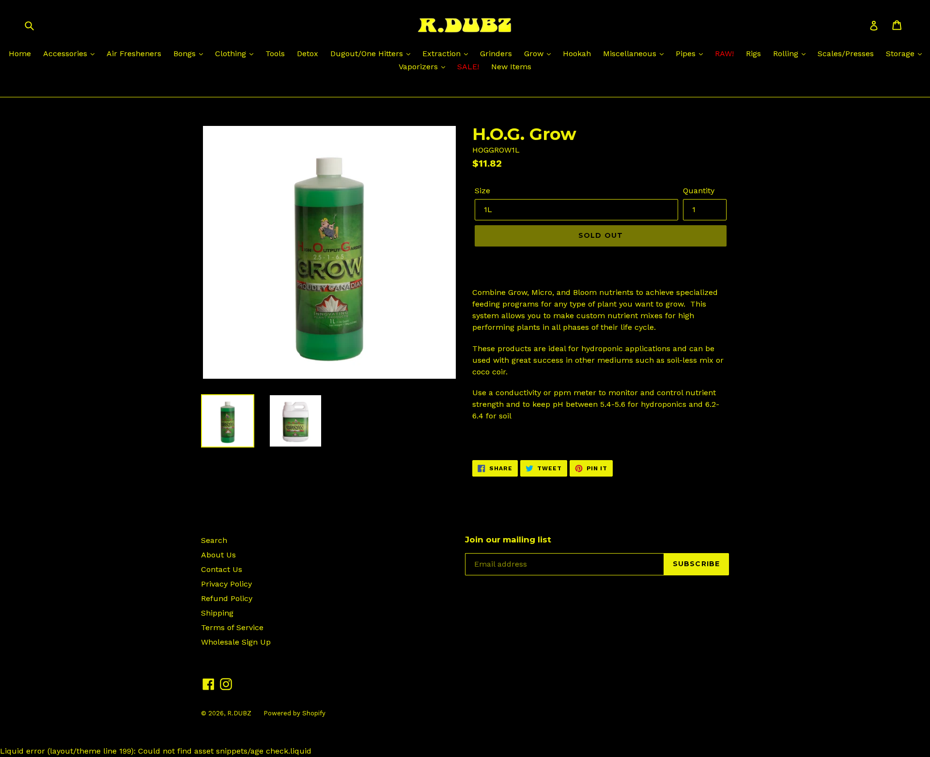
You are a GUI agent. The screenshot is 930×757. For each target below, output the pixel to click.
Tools (275, 53)
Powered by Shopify (295, 713)
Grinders (496, 53)
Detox (307, 53)
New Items (511, 66)
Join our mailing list (508, 539)
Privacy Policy (226, 583)
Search (214, 540)
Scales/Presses (846, 53)
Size (482, 190)
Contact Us (221, 569)
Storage (901, 53)
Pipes (687, 53)
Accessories (66, 53)
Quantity (698, 190)
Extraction (442, 53)
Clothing (231, 53)
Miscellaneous (631, 53)
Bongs (185, 53)
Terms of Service (232, 627)
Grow (535, 53)
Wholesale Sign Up (236, 642)
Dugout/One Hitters (367, 53)
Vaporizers (419, 66)
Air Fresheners (134, 53)
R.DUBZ (239, 713)
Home (20, 53)
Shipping (217, 613)
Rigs (753, 53)
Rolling (787, 53)
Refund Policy (226, 598)
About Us (218, 554)
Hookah (577, 53)
